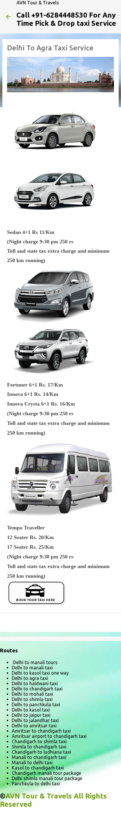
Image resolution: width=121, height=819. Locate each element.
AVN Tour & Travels (37, 2)
